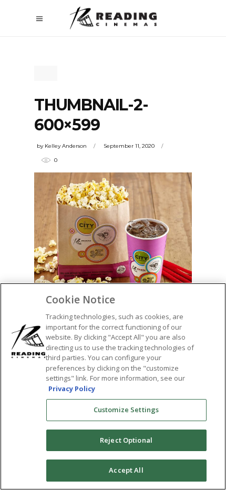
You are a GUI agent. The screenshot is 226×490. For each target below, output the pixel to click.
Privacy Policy (71, 388)
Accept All (126, 470)
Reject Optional (126, 440)
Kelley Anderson (66, 145)
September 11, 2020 (129, 145)
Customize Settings (126, 409)
